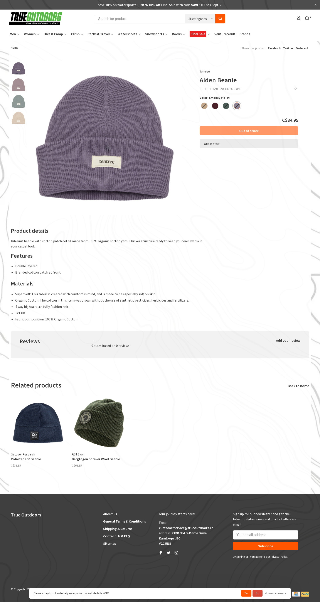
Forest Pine (226, 105)
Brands (244, 34)
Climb (75, 34)
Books (177, 34)
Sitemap (109, 543)
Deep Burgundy (215, 105)
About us (110, 514)
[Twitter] (168, 553)
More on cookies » (275, 593)
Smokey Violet (237, 105)
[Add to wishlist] (295, 88)
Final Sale (198, 34)
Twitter (288, 48)
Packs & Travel (99, 34)
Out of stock (249, 131)
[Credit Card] (296, 595)
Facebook (274, 48)
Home (15, 47)
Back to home (298, 386)
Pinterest (301, 48)
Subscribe (265, 546)
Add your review (288, 340)
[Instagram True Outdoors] (176, 553)
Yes (246, 593)
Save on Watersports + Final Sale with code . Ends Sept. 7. (160, 5)
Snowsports (154, 34)
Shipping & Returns (117, 528)
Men (13, 34)
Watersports (127, 34)
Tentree (205, 71)
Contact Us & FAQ (116, 536)
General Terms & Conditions (124, 521)
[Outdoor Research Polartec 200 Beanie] (38, 423)
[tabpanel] (104, 138)
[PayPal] (305, 595)
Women (30, 34)
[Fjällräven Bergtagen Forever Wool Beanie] (99, 423)
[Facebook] (160, 553)
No (257, 593)
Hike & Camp (53, 34)
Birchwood (204, 105)
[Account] (299, 18)
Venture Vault (225, 34)
